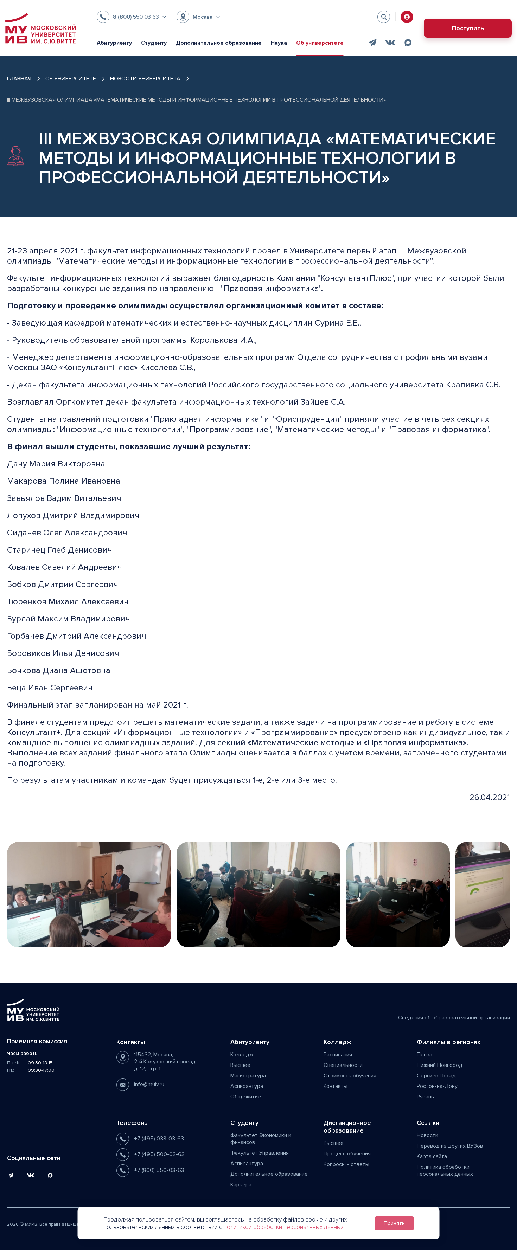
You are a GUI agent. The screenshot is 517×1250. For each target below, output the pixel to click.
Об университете (320, 42)
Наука (279, 42)
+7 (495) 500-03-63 (159, 1154)
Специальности (343, 1065)
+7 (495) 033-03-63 (159, 1138)
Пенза (424, 1054)
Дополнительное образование (219, 42)
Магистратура (248, 1075)
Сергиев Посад (436, 1075)
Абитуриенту (114, 42)
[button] (131, 17)
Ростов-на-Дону (437, 1086)
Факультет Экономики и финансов (260, 1139)
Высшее (240, 1065)
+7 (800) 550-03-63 (159, 1170)
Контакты (335, 1086)
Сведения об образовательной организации (454, 1017)
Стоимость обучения (350, 1075)
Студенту (154, 42)
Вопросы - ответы (346, 1164)
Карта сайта (432, 1156)
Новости (427, 1135)
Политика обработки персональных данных (445, 1171)
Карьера (240, 1184)
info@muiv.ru (149, 1084)
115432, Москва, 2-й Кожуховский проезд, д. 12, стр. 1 (165, 1061)
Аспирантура (246, 1086)
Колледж (241, 1054)
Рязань (425, 1096)
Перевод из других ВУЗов (450, 1145)
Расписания (338, 1054)
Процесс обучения (347, 1153)
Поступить (468, 28)
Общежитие (245, 1096)
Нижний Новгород (439, 1065)
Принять (394, 1223)
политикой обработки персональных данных (284, 1227)
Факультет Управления (259, 1152)
